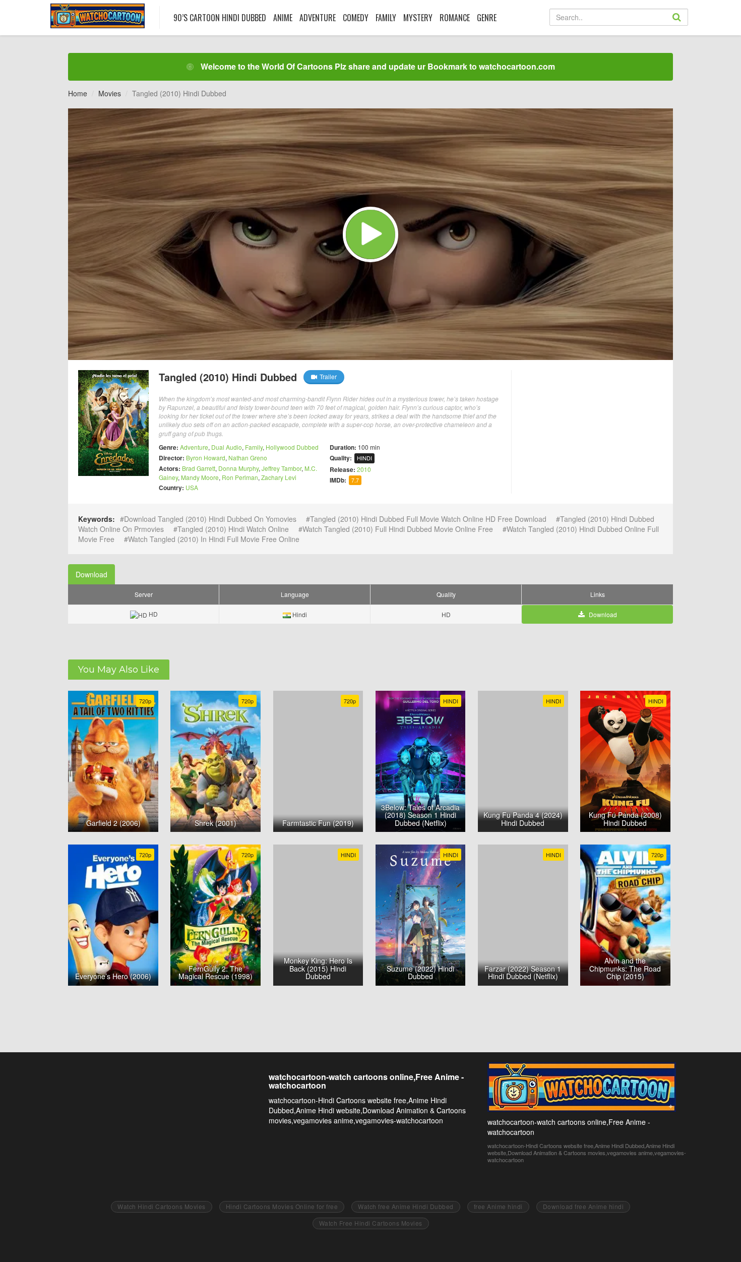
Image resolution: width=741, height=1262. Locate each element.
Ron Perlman (240, 477)
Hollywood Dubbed (292, 447)
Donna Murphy (238, 468)
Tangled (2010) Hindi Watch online (233, 529)
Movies (109, 93)
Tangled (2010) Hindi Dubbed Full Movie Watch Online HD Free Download (428, 519)
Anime (282, 18)
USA (192, 487)
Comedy (355, 18)
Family (386, 18)
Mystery (418, 18)
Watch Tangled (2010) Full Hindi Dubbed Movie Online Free (397, 529)
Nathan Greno (247, 457)
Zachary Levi (278, 477)
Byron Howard (205, 457)
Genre (487, 18)
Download (91, 574)
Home (77, 93)
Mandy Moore (200, 477)
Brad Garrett (198, 468)
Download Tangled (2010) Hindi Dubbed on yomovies (210, 519)
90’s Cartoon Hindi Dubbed (219, 18)
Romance (455, 18)
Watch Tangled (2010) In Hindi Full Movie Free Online (213, 539)
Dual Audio (226, 447)
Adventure (317, 18)
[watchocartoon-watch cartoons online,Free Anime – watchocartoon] (97, 16)
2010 (364, 469)
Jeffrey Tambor (281, 468)
